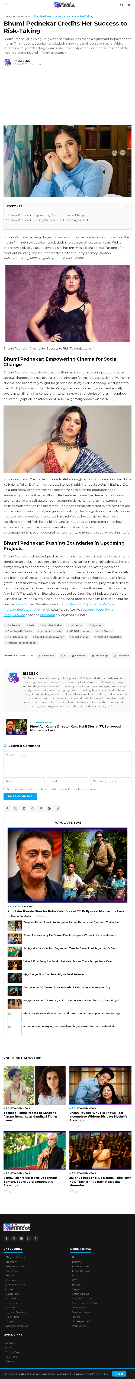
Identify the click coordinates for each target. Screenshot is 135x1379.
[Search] (121, 5)
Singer (76, 1289)
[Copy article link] (57, 808)
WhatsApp (101, 655)
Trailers (76, 1316)
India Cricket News (16, 1325)
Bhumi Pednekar (52, 625)
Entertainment (13, 1303)
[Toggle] (126, 206)
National (77, 1275)
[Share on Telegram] (40, 808)
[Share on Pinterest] (49, 808)
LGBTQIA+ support (80, 631)
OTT (74, 1280)
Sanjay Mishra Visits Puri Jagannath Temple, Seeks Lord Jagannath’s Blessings (30, 1181)
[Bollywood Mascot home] (64, 5)
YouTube (18, 615)
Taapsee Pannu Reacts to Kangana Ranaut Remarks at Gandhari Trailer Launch (30, 1116)
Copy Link (123, 655)
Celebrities (11, 1280)
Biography (11, 1261)
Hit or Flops (12, 1316)
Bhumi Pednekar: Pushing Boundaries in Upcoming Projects (48, 220)
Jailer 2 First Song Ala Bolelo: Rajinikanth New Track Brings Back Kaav (67, 961)
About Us (10, 1342)
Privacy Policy (100, 1373)
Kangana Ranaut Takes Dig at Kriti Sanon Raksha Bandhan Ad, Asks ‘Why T (71, 1000)
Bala (31, 625)
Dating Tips (12, 1293)
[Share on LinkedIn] (23, 808)
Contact (10, 1347)
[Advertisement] (26, 96)
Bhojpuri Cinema (15, 1257)
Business (10, 1275)
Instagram (47, 615)
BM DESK (30, 673)
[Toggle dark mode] (129, 5)
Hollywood (89, 604)
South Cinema (80, 1293)
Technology (79, 1307)
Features (10, 1307)
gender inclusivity (50, 631)
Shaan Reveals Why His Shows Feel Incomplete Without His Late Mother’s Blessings (98, 1116)
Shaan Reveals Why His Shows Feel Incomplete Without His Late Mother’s (70, 935)
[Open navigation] (6, 5)
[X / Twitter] (14, 1238)
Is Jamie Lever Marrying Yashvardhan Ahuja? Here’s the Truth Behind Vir (69, 1026)
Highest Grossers (15, 1312)
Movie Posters (80, 1266)
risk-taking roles (17, 637)
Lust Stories (105, 631)
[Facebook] (6, 1238)
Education (11, 1298)
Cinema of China (15, 1284)
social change (80, 637)
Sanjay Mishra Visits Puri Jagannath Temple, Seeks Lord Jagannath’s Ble (69, 948)
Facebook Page (92, 609)
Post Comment (20, 796)
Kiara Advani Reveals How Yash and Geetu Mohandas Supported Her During (71, 1013)
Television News (81, 1312)
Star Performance (82, 1298)
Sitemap (10, 1361)
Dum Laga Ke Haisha (20, 631)
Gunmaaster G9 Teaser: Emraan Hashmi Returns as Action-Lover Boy (66, 987)
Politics (76, 1284)
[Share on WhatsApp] (32, 808)
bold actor (76, 625)
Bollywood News (21, 16)
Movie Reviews (81, 1270)
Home (7, 16)
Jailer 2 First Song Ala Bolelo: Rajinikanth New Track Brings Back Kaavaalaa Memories (100, 1181)
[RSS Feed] (36, 1238)
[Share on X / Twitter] (15, 808)
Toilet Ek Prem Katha (108, 637)
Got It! (119, 1373)
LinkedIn (80, 655)
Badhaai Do (14, 625)
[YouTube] (21, 1238)
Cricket (9, 1289)
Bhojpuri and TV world (32, 609)
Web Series (79, 1325)
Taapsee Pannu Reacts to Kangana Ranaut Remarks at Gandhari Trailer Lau (71, 922)
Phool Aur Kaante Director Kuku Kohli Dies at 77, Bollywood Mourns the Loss (66, 911)
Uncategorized (81, 1321)
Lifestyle (77, 1261)
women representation (22, 642)
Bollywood (73, 604)
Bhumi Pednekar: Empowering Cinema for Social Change (47, 215)
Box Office (11, 1270)
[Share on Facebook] (7, 808)
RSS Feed (11, 1356)
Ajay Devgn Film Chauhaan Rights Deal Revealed (54, 974)
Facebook (48, 655)
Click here (23, 604)
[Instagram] (29, 1238)
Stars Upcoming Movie (85, 1303)
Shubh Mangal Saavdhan (49, 637)
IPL (74, 1257)
